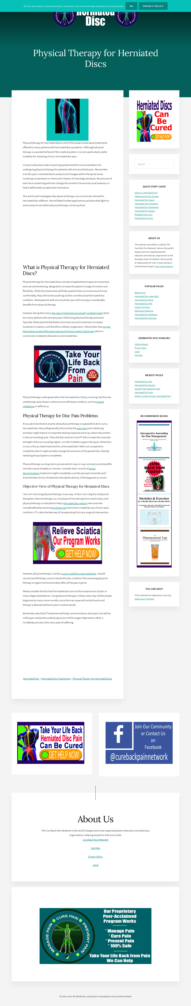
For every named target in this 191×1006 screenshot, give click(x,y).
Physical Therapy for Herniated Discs (92, 678)
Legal (137, 352)
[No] (187, 6)
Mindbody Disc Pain (143, 215)
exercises (82, 428)
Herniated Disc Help (144, 392)
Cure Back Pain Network (95, 839)
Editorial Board (141, 344)
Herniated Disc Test (143, 382)
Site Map (139, 355)
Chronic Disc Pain (142, 307)
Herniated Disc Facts (144, 218)
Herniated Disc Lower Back (147, 296)
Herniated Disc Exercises (146, 318)
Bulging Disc (140, 293)
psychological (58, 507)
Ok (131, 6)
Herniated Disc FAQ (143, 304)
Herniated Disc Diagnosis (146, 315)
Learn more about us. (164, 266)
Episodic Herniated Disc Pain (147, 389)
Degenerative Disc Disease (147, 196)
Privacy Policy (141, 348)
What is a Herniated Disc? (146, 193)
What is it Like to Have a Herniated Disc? (153, 396)
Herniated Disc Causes (145, 200)
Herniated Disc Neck (144, 300)
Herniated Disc (31, 678)
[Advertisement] (67, 231)
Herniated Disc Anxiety (145, 385)
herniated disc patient (75, 503)
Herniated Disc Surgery (145, 211)
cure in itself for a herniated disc (79, 573)
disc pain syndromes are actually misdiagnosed (77, 313)
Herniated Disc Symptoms (146, 204)
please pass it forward (144, 599)
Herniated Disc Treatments (55, 678)
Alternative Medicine (144, 311)
